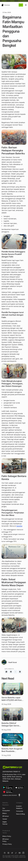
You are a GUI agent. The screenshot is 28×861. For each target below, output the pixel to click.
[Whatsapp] (6, 672)
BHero (4, 813)
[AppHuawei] (7, 791)
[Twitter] (15, 672)
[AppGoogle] (7, 787)
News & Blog (20, 814)
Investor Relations (22, 0)
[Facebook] (11, 672)
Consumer (4, 0)
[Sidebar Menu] (26, 5)
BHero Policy (6, 836)
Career (4, 819)
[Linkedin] (20, 672)
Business (12, 0)
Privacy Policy (7, 844)
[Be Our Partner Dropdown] (21, 5)
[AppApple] (19, 787)
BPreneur (5, 816)
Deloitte (19, 526)
